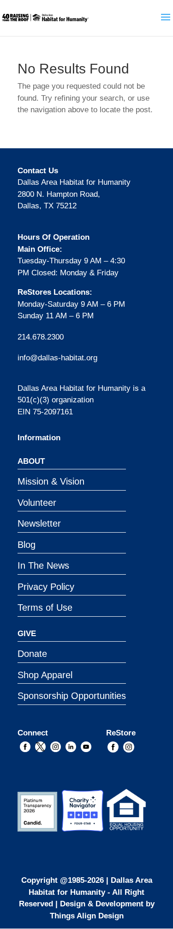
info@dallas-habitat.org (57, 357)
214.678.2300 (41, 337)
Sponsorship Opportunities (72, 696)
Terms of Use (45, 607)
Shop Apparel (45, 675)
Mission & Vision (51, 481)
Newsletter (39, 523)
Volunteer (37, 503)
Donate (32, 654)
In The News (43, 565)
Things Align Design (87, 915)
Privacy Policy (46, 587)
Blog (27, 545)
